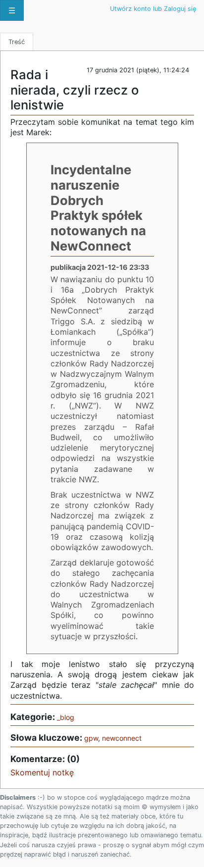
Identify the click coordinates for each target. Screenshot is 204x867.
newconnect (122, 738)
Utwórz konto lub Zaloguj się (153, 8)
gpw (91, 738)
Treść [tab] (16, 42)
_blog (65, 717)
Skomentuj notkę (42, 772)
